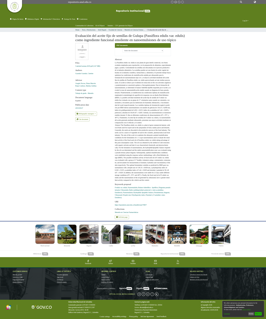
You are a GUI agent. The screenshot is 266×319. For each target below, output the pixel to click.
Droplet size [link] (127, 195)
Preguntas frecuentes (18, 279)
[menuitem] (100, 26)
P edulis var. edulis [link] (121, 187)
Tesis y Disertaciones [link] (89, 30)
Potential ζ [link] (149, 195)
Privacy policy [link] (133, 317)
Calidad (103, 274)
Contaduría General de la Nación (198, 274)
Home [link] (77, 30)
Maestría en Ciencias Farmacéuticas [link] (134, 30)
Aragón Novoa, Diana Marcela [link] (85, 83)
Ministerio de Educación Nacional (199, 279)
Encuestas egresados (62, 274)
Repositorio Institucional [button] (130, 10)
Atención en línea (17, 274)
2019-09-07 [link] (79, 108)
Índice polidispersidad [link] (136, 190)
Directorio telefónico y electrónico (106, 288)
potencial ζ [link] (147, 190)
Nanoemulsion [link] (128, 192)
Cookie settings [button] (105, 316)
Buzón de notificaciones (152, 279)
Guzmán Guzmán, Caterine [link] (84, 73)
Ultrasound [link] (118, 195)
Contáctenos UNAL (18, 277)
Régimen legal (149, 277)
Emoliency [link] (118, 197)
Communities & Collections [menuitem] (84, 25)
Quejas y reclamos (17, 282)
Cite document (83, 119)
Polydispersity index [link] (138, 195)
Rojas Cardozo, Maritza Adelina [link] (85, 86)
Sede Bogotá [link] (102, 30)
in (139, 294)
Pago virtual (60, 277)
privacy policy (246, 309)
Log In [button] (245, 21)
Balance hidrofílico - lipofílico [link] (148, 187)
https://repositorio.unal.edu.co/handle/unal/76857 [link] (131, 205)
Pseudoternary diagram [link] (161, 192)
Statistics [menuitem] (110, 25)
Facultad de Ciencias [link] (115, 30)
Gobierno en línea (194, 277)
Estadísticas (60, 279)
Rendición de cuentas (107, 282)
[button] (241, 2)
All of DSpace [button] (100, 25)
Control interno (105, 277)
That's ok (258, 314)
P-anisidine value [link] (159, 195)
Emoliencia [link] (118, 192)
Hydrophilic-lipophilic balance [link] (143, 192)
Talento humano (105, 279)
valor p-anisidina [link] (157, 190)
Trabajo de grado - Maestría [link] (84, 93)
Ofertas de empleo (62, 282)
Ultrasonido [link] (124, 190)
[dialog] (243, 309)
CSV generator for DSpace (124, 25)
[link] (87, 66)
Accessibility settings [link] (119, 317)
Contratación (149, 274)
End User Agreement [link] (147, 317)
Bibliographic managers (86, 114)
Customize (227, 314)
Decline (251, 314)
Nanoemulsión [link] (132, 187)
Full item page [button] (123, 217)
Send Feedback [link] (161, 317)
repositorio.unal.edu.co (79, 2)
